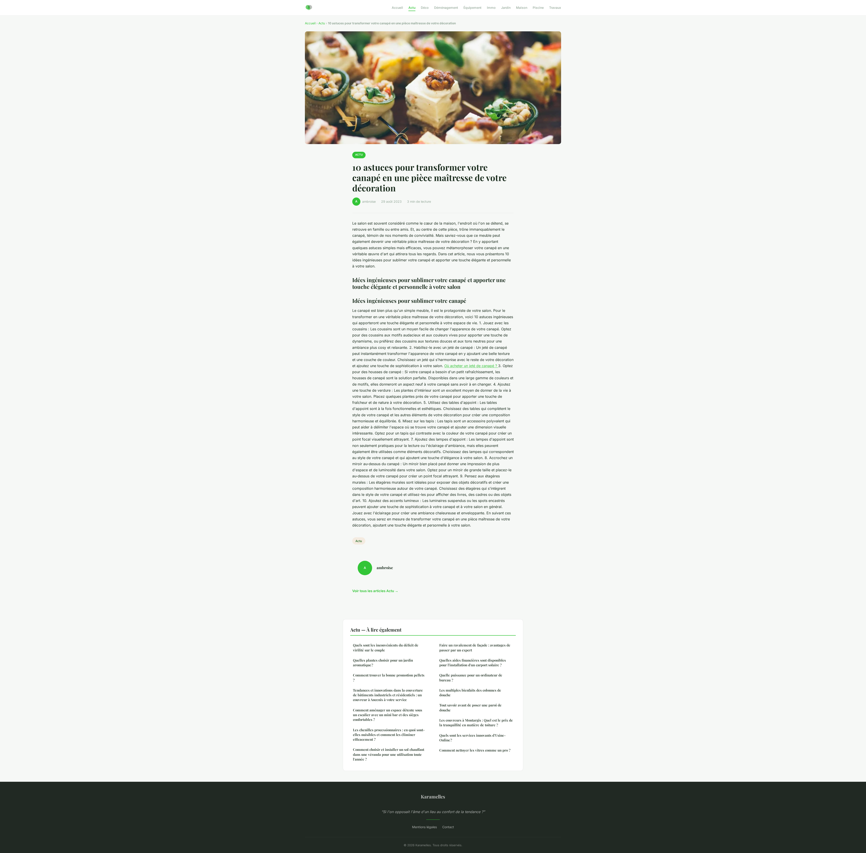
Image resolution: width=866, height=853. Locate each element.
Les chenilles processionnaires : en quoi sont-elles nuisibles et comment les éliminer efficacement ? (389, 735)
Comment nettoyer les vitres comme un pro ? (474, 750)
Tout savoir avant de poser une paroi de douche (470, 707)
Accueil (397, 7)
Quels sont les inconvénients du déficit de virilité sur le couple (385, 647)
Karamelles (433, 796)
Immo (491, 7)
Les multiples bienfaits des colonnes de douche (470, 692)
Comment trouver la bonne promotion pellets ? (388, 677)
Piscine (538, 7)
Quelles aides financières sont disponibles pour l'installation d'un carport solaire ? (472, 662)
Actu (411, 7)
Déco (425, 7)
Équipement (472, 7)
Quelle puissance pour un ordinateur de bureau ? (470, 677)
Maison (521, 7)
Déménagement (446, 7)
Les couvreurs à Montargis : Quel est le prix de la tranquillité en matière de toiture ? (476, 722)
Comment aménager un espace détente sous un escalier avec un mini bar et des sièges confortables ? (387, 715)
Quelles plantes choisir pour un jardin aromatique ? (383, 662)
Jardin (506, 7)
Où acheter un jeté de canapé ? (471, 365)
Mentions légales (424, 827)
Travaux (555, 7)
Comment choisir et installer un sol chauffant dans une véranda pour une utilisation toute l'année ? (388, 754)
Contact (448, 827)
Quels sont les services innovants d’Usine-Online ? (472, 737)
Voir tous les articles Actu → (375, 591)
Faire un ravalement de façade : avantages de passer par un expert (474, 647)
